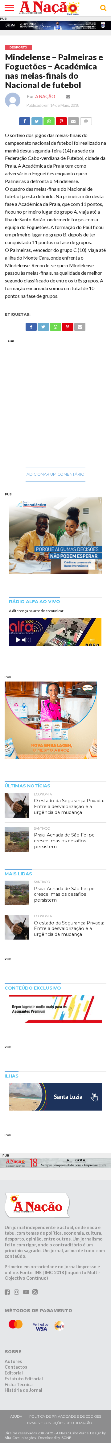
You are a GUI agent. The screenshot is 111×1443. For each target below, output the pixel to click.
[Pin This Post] (61, 121)
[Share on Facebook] (24, 121)
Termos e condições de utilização (58, 1424)
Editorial (14, 1374)
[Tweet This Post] (36, 121)
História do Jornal (23, 1391)
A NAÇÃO (45, 97)
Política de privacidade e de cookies (65, 1418)
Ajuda (16, 1418)
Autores (13, 1362)
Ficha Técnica (19, 1385)
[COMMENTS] (86, 121)
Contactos (16, 1368)
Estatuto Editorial (24, 1380)
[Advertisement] (55, 404)
